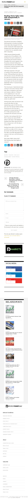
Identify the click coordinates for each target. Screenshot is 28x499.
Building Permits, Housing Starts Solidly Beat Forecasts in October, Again (14, 382)
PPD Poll (4, 453)
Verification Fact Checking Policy (10, 423)
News (9, 4)
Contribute (5, 484)
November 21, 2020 (9, 367)
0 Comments (19, 12)
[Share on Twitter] (5, 23)
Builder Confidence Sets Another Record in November (12, 398)
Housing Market (7, 156)
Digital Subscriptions (7, 486)
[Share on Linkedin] (8, 23)
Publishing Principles (7, 415)
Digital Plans (5, 467)
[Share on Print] (21, 23)
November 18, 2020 (9, 383)
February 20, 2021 (9, 318)
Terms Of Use (5, 448)
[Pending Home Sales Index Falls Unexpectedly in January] (8, 163)
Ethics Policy (5, 421)
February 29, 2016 (12, 11)
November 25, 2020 (9, 351)
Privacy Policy (6, 445)
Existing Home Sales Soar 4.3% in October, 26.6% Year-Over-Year (12, 365)
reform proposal (16, 156)
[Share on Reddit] (12, 23)
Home (5, 4)
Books (4, 478)
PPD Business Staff (16, 167)
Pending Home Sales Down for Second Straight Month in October (14, 333)
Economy (13, 4)
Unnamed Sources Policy (8, 431)
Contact (4, 456)
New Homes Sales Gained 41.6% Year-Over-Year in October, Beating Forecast (14, 349)
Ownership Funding (7, 434)
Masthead (5, 451)
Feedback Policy (6, 418)
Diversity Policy (6, 429)
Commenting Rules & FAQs (8, 443)
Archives (5, 476)
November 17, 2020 (9, 399)
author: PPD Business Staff (10, 12)
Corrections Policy (7, 426)
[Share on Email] (18, 23)
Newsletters (5, 470)
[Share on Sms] (15, 23)
